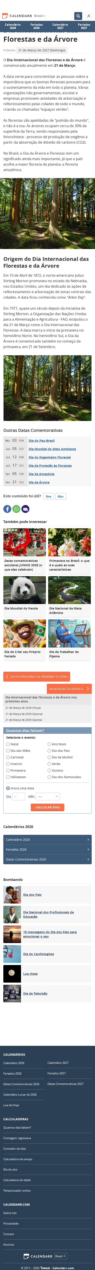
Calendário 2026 (13, 26)
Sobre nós (10, 1213)
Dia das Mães (20, 751)
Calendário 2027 (60, 26)
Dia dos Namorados (66, 777)
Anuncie (8, 1245)
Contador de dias (14, 1149)
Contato (8, 1234)
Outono (57, 770)
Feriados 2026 (36, 26)
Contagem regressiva (17, 1138)
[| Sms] (25, 509)
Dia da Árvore (39, 482)
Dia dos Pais (61, 751)
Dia (9, 796)
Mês (31, 796)
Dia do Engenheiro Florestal (50, 457)
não (61, 496)
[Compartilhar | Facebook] (7, 509)
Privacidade (11, 1223)
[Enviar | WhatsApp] (16, 509)
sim (48, 496)
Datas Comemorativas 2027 (66, 1084)
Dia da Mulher (62, 757)
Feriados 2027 (84, 26)
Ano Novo (59, 744)
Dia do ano (10, 1169)
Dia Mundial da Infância (66, 689)
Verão (56, 764)
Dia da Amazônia (41, 474)
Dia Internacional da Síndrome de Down (39, 676)
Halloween (18, 777)
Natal (15, 744)
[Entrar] (89, 16)
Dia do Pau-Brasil (42, 440)
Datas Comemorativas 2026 (26, 859)
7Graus (45, 1268)
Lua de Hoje (11, 1105)
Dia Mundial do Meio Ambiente (52, 449)
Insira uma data (22, 788)
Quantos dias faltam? (25, 730)
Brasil (38, 16)
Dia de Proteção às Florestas (50, 466)
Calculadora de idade (17, 1180)
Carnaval (17, 757)
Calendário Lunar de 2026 (20, 1095)
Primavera (18, 770)
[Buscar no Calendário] (78, 16)
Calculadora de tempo (17, 1159)
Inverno (16, 764)
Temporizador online (16, 1190)
